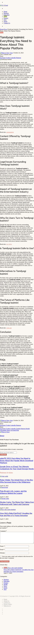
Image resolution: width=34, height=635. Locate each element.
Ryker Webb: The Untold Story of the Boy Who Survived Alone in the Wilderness (16, 481)
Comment (3, 531)
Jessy (11, 53)
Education (6, 15)
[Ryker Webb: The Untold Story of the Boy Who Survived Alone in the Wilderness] (4, 476)
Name (2, 546)
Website (2, 553)
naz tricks (9, 244)
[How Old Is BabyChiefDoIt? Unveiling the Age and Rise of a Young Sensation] (8, 509)
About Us (6, 601)
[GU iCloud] (4, 5)
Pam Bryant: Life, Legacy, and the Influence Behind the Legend (13, 492)
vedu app (9, 328)
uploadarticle (10, 132)
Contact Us (7, 23)
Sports (5, 21)
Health (5, 584)
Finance (6, 18)
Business (6, 13)
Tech (5, 20)
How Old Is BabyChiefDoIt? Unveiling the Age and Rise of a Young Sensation (16, 514)
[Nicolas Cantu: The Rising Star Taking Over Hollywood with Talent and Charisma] (4, 498)
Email (2, 549)
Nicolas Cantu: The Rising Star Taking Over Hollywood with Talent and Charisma (17, 503)
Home (5, 11)
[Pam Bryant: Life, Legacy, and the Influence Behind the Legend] (4, 487)
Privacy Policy (8, 604)
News (5, 16)
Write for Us (7, 606)
